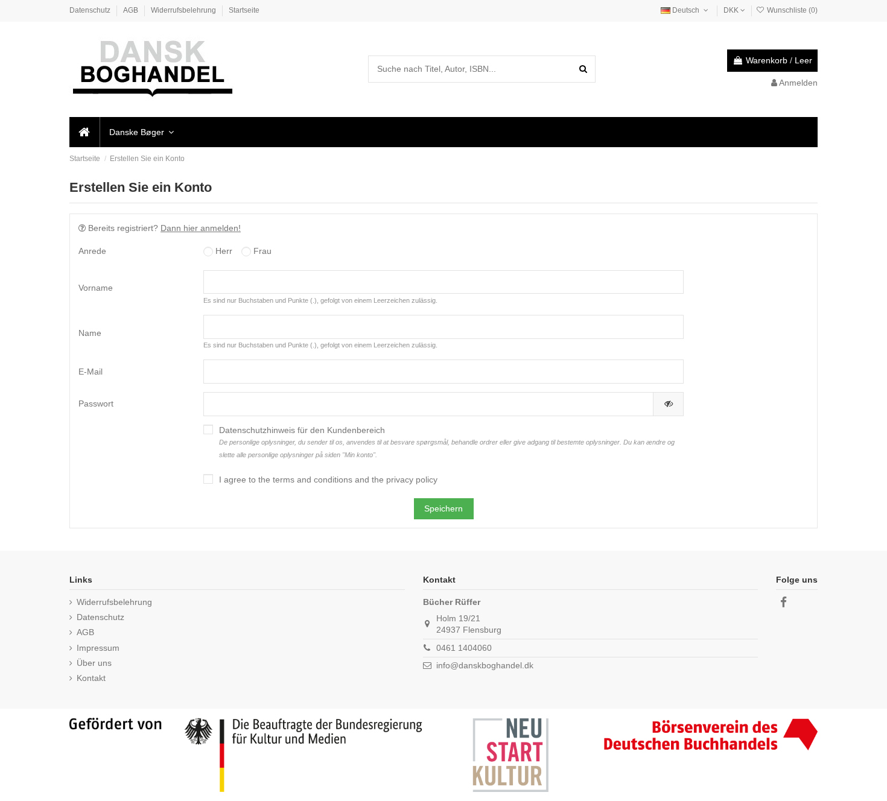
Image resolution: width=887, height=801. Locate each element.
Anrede (92, 251)
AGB (131, 10)
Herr (222, 251)
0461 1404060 (464, 648)
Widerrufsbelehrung (184, 10)
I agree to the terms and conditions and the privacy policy (328, 479)
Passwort (95, 403)
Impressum (98, 648)
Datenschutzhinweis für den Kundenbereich (447, 441)
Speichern (443, 508)
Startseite (244, 10)
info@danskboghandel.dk (484, 665)
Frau (261, 251)
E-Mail (90, 371)
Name (89, 333)
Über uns (94, 663)
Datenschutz (90, 10)
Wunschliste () (791, 10)
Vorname (95, 288)
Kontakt (91, 678)
